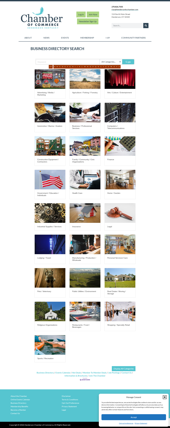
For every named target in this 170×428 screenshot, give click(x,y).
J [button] (77, 66)
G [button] (70, 66)
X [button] (114, 66)
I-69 (108, 37)
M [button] (85, 66)
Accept (134, 417)
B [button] (57, 66)
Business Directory (45, 372)
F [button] (67, 66)
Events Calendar (63, 372)
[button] (164, 397)
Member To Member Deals (95, 372)
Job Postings (114, 372)
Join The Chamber (97, 375)
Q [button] (95, 66)
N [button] (87, 66)
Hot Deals (76, 372)
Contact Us (127, 372)
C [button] (59, 66)
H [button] (72, 66)
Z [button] (119, 66)
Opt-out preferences (126, 423)
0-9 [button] (51, 66)
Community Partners (133, 37)
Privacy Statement (141, 423)
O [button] (90, 66)
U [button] (105, 66)
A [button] (54, 66)
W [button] (111, 66)
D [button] (62, 66)
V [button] (108, 66)
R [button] (98, 66)
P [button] (93, 66)
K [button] (79, 66)
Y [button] (116, 66)
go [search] (129, 61)
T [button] (103, 66)
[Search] (145, 25)
